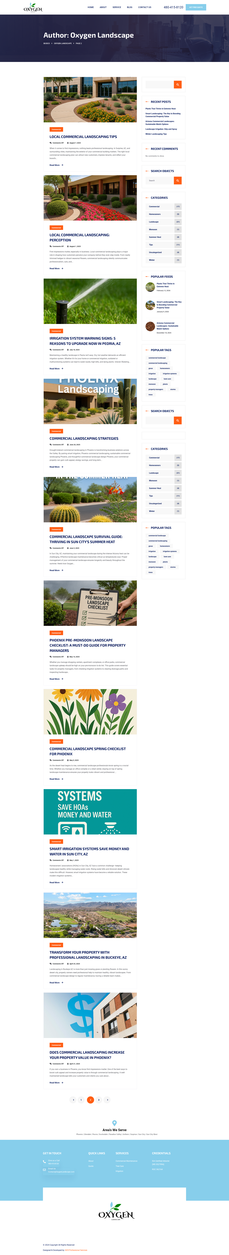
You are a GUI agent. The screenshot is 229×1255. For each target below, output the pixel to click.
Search (181, 84)
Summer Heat (155, 237)
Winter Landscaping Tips (156, 134)
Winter (152, 260)
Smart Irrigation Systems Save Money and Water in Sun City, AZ (89, 851)
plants (165, 384)
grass (151, 368)
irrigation (152, 374)
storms (173, 389)
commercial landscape (157, 358)
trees (151, 395)
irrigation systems (170, 374)
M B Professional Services (76, 1250)
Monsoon (153, 229)
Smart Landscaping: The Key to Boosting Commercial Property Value (169, 305)
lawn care (167, 379)
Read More (55, 165)
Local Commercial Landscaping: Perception (80, 237)
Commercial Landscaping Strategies (84, 438)
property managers (156, 389)
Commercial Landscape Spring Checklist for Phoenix (88, 751)
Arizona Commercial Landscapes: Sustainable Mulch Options (167, 326)
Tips (151, 245)
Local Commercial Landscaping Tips (83, 136)
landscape (152, 379)
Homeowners (155, 214)
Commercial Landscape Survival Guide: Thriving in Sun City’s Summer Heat (86, 539)
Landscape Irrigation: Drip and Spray (161, 129)
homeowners (165, 368)
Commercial (56, 129)
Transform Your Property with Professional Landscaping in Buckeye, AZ (88, 955)
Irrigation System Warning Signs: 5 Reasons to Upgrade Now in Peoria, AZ (85, 341)
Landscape (154, 222)
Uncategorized (155, 252)
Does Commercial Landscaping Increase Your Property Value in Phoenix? (87, 1055)
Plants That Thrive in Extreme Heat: (161, 109)
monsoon (152, 384)
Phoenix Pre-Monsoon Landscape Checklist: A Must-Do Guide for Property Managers (87, 645)
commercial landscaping (158, 363)
